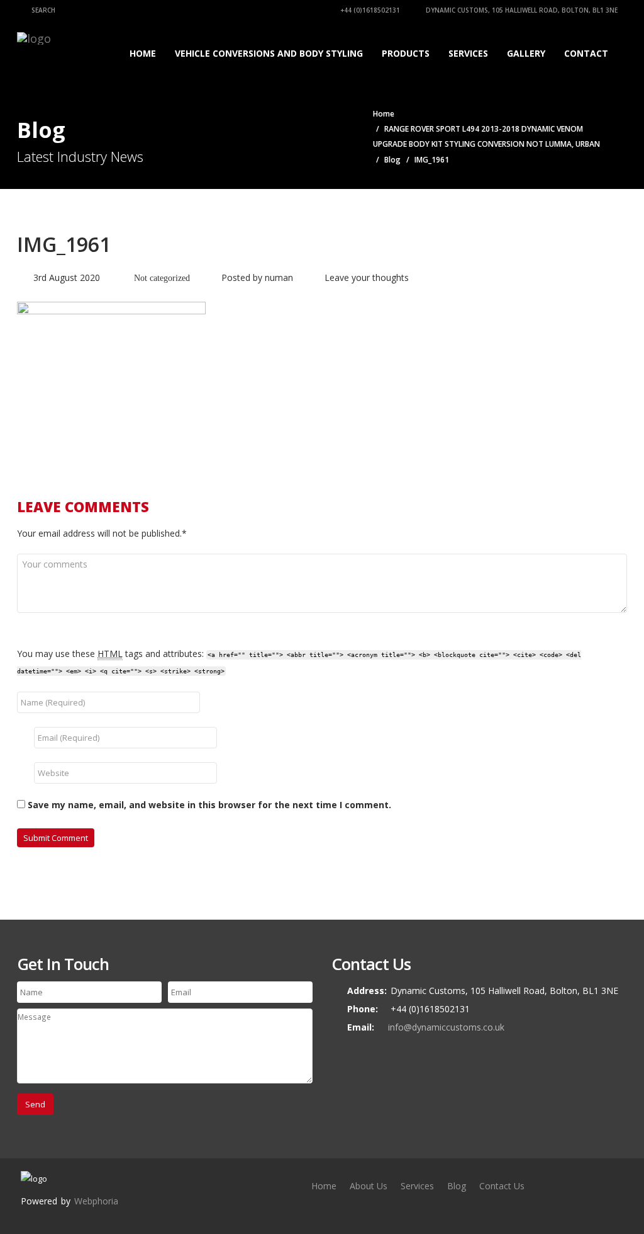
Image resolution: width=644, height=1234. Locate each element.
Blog (392, 159)
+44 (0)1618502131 (369, 10)
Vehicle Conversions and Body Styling (269, 53)
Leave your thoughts (367, 277)
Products (406, 53)
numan (279, 277)
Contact (586, 53)
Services (468, 53)
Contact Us (502, 1186)
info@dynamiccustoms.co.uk (446, 1027)
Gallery (526, 53)
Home (143, 53)
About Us (368, 1186)
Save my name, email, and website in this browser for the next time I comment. (209, 805)
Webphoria (96, 1201)
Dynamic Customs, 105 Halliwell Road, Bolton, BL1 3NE (521, 10)
